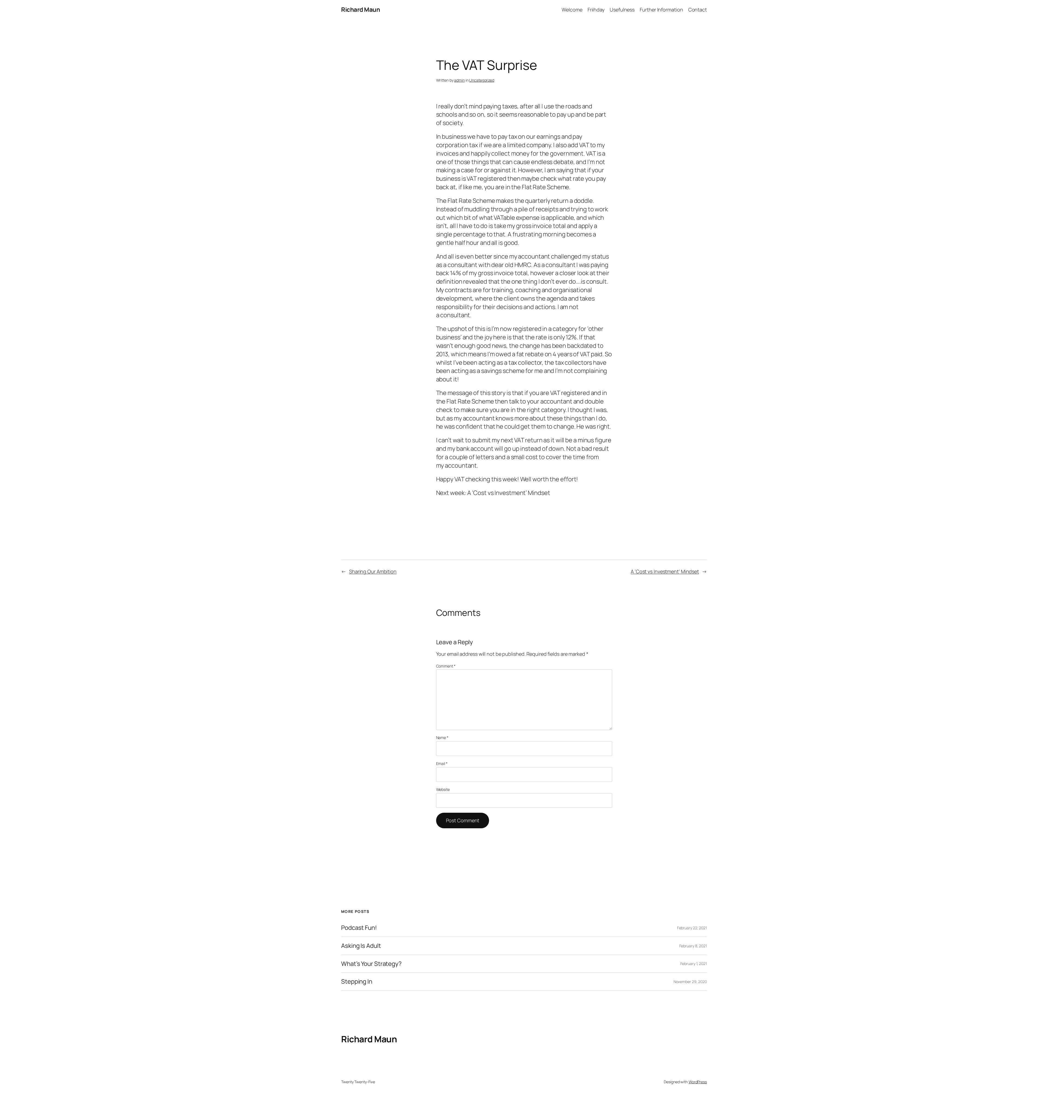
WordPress (698, 1081)
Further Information (661, 9)
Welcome (572, 9)
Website (443, 789)
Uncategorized (481, 80)
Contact (697, 9)
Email (442, 763)
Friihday (596, 9)
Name (442, 737)
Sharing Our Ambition (373, 571)
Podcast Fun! (359, 927)
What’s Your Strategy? (371, 963)
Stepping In (356, 981)
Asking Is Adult (361, 945)
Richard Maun (360, 9)
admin (459, 80)
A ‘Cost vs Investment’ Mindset (665, 571)
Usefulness (622, 9)
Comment (445, 666)
